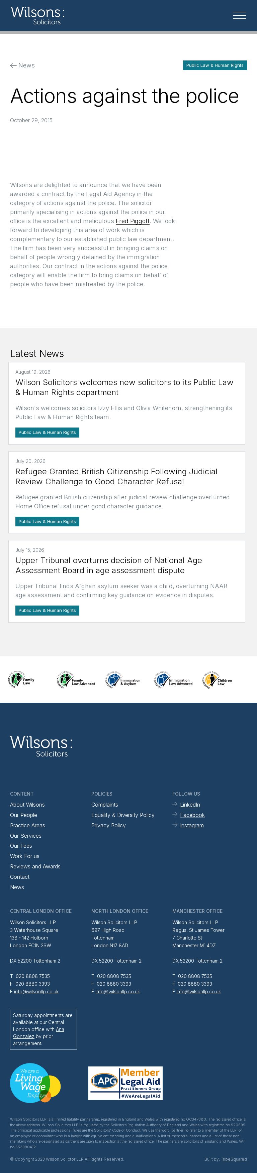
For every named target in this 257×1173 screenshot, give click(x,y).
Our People (23, 815)
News (17, 887)
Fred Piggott (133, 220)
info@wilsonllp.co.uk (36, 991)
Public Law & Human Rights (215, 65)
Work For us (24, 856)
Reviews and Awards (35, 866)
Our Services (25, 835)
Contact (19, 876)
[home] (50, 15)
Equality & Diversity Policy (123, 815)
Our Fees (21, 845)
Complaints (104, 804)
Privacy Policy (108, 825)
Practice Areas (27, 825)
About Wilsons (27, 804)
